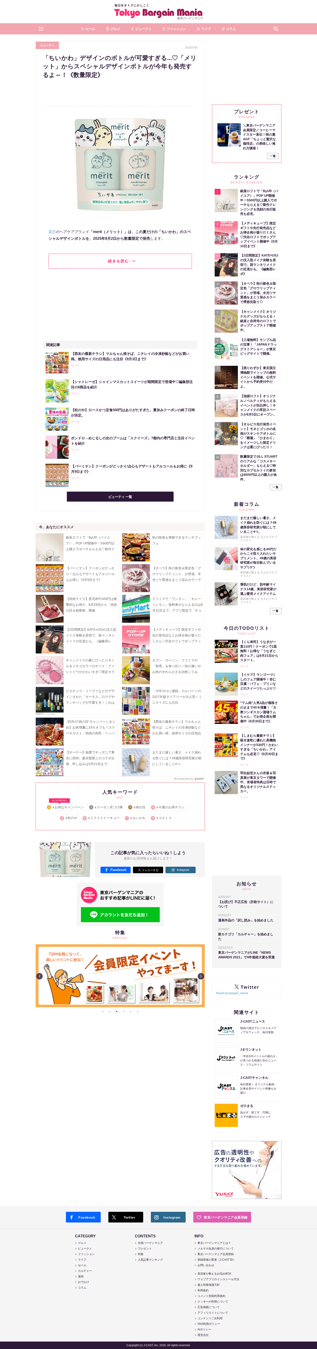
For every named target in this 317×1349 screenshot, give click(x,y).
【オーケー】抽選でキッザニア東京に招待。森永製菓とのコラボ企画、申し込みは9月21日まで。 (90, 758)
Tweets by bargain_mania (232, 993)
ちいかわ (136, 818)
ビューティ (47, 45)
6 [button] (137, 1011)
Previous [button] (39, 976)
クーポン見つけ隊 (107, 807)
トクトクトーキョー (102, 818)
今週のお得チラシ (168, 807)
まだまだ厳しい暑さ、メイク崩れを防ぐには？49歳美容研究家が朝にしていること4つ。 (176, 758)
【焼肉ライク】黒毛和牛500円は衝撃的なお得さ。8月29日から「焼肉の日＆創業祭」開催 (91, 604)
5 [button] (130, 1011)
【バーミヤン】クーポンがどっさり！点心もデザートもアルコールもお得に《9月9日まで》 (90, 574)
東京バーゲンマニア (158, 11)
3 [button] (116, 1011)
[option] (120, 975)
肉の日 (138, 807)
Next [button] (200, 976)
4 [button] (123, 1011)
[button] (41, 28)
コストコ (162, 818)
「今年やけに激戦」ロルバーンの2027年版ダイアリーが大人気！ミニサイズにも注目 (177, 696)
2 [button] (109, 1011)
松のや (69, 818)
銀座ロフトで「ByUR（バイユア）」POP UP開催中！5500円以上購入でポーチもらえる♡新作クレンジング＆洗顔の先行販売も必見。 (90, 549)
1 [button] (102, 1011)
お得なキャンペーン (66, 806)
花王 (52, 232)
